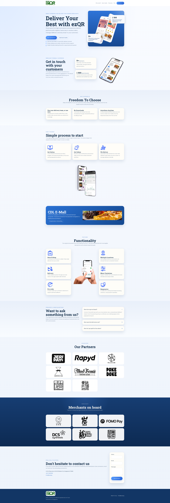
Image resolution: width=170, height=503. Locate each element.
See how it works (63, 37)
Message (113, 466)
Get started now (51, 37)
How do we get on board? (90, 309)
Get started (120, 3)
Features (110, 3)
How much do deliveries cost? (92, 322)
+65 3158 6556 (49, 473)
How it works (104, 3)
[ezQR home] (50, 3)
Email (112, 460)
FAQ (114, 3)
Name (112, 454)
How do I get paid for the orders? (92, 328)
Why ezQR (98, 3)
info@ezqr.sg (49, 475)
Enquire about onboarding (55, 221)
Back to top (114, 495)
